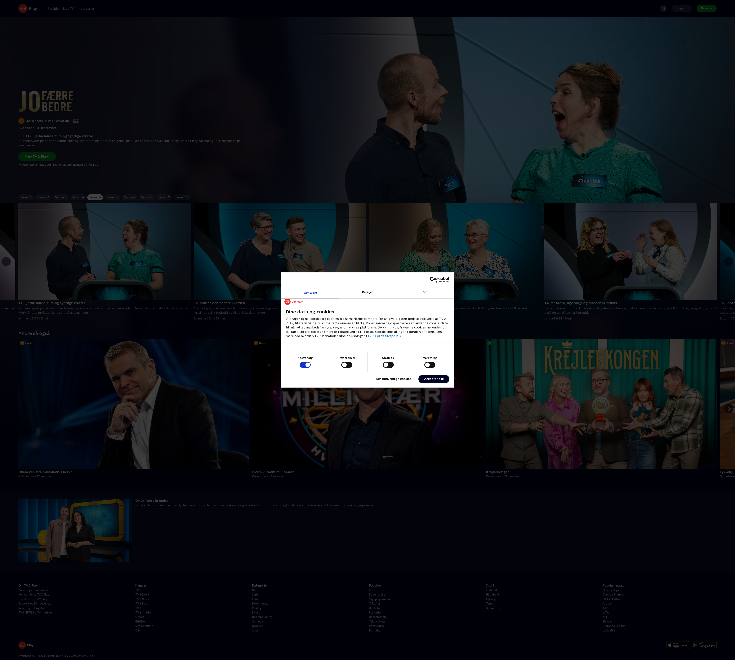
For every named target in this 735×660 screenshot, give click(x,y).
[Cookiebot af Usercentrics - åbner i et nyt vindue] (432, 279)
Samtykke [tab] (310, 292)
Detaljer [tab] (367, 292)
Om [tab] (424, 292)
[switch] (346, 365)
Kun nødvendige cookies (393, 379)
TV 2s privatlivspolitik (384, 336)
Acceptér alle (434, 379)
